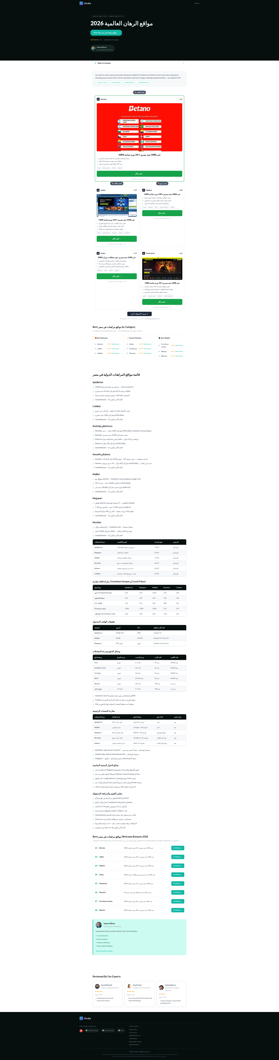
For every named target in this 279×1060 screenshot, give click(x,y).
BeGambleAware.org (153, 318)
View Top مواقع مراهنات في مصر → (106, 33)
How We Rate (133, 1038)
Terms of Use (133, 1032)
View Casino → (116, 344)
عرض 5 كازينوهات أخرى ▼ (139, 314)
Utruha (86, 3)
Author (197, 3)
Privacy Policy (133, 1029)
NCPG (121, 1030)
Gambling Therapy (92, 1030)
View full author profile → (105, 951)
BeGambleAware (108, 1030)
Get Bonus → (177, 848)
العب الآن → (139, 174)
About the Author (134, 1044)
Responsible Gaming (135, 1041)
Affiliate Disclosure (134, 1035)
